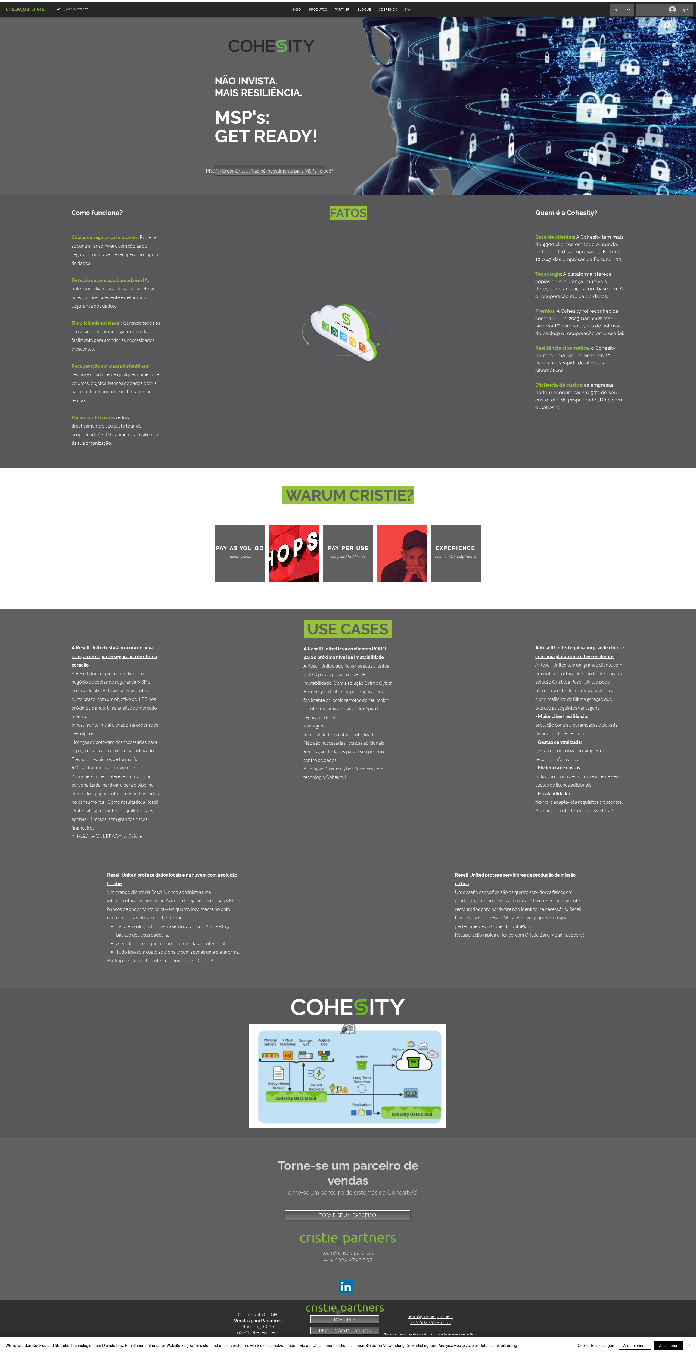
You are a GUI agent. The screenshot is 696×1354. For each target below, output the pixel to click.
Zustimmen (668, 1345)
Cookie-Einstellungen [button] (596, 1345)
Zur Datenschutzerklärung (494, 1345)
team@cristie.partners (348, 1252)
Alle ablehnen (635, 1345)
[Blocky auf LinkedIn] (346, 1286)
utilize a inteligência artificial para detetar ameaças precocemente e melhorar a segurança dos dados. (113, 297)
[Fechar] (689, 1345)
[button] (342, 9)
